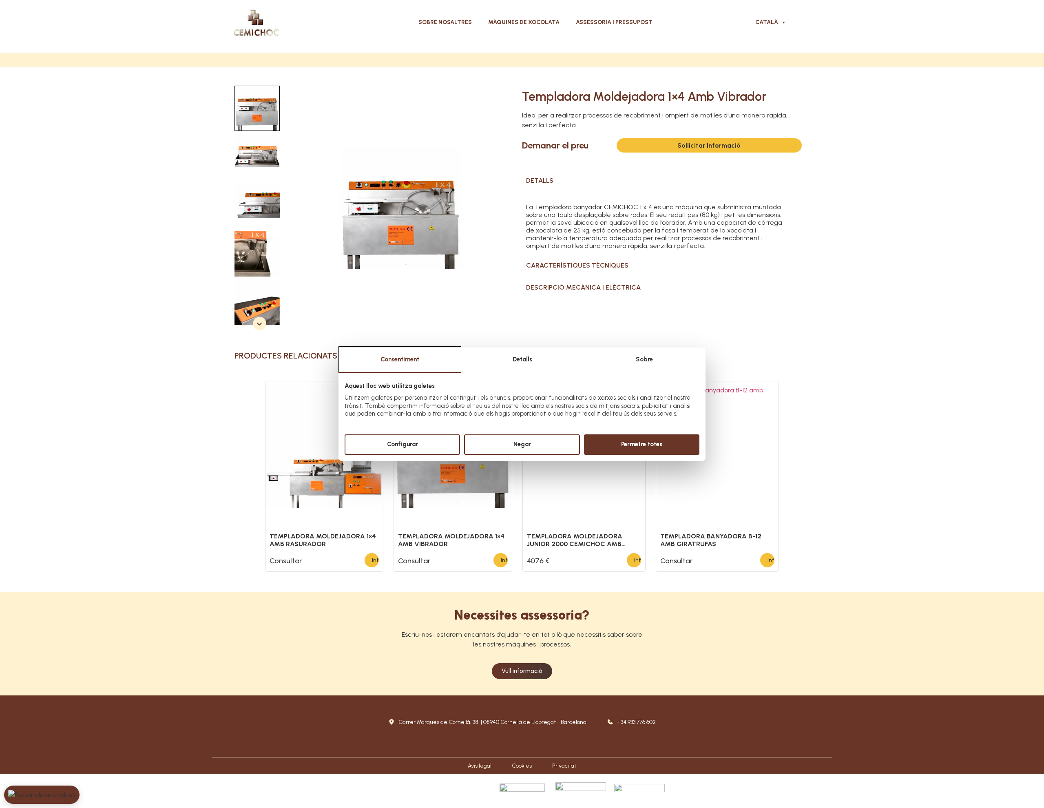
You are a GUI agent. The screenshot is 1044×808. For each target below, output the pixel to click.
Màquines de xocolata (524, 22)
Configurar (402, 444)
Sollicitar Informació (709, 145)
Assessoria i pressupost (614, 22)
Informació (375, 560)
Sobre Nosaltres (445, 22)
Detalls (522, 359)
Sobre (644, 359)
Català (766, 22)
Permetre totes (641, 444)
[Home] (256, 22)
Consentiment (399, 359)
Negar (522, 444)
